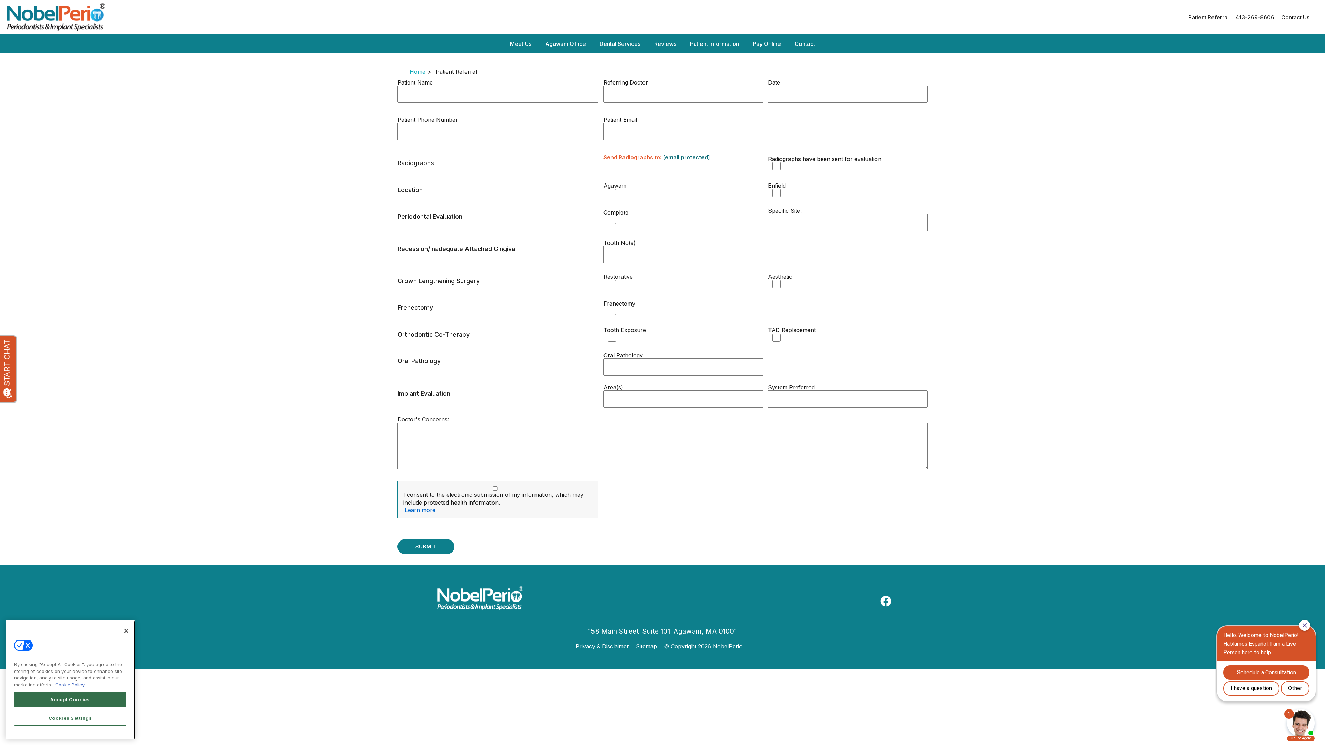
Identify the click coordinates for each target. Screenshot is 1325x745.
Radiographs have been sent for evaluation (824, 159)
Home (417, 71)
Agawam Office (565, 43)
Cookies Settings (70, 718)
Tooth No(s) (619, 243)
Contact (805, 43)
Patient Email (620, 120)
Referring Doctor (625, 82)
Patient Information (714, 43)
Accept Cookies (70, 699)
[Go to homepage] (589, 17)
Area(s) (613, 387)
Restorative (618, 277)
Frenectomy (619, 303)
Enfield (777, 185)
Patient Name (415, 82)
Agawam (614, 185)
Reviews (665, 43)
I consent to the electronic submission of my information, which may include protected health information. (493, 498)
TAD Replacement (792, 330)
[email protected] (686, 157)
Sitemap (646, 646)
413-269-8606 (1255, 17)
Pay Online (767, 43)
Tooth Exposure (624, 330)
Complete (615, 212)
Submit (426, 546)
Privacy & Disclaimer (602, 646)
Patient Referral (1208, 17)
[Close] (126, 630)
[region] (70, 679)
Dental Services (620, 43)
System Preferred (791, 387)
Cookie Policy (70, 684)
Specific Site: (785, 211)
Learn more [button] (420, 510)
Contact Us (1295, 17)
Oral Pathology (623, 355)
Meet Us (520, 43)
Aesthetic (780, 277)
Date (774, 82)
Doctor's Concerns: (423, 419)
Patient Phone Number (428, 120)
